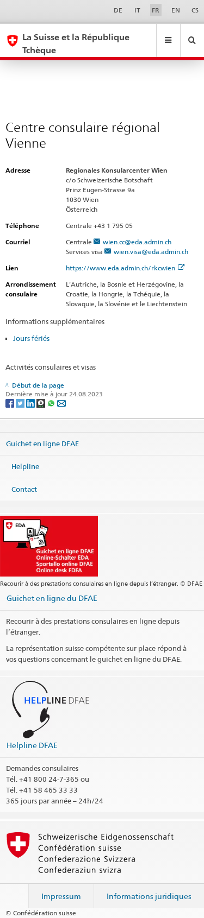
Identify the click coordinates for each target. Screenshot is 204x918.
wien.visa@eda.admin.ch (151, 251)
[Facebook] (10, 402)
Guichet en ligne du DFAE (52, 598)
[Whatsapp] (52, 402)
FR (155, 10)
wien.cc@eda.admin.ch (137, 241)
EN (175, 10)
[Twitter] (21, 402)
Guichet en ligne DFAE (42, 443)
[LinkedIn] (31, 402)
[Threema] (41, 402)
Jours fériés (31, 338)
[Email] (61, 402)
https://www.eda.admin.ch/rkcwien (120, 267)
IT (137, 10)
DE (118, 10)
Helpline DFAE (32, 745)
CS (195, 10)
